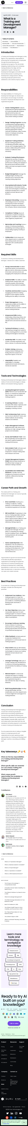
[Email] (5, 32)
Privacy (23, 1107)
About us (3, 1080)
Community (13, 1061)
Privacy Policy (6, 1123)
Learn (11, 1046)
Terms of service (7, 1107)
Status (20, 1051)
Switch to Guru (4, 1089)
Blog (11, 1065)
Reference (8, 1034)
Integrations (4, 1055)
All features (4, 1058)
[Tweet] (10, 32)
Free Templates (4, 1093)
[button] (25, 2)
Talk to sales (19, 2)
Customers (13, 1050)
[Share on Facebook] (13, 32)
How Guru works (3, 1050)
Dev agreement (16, 1107)
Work (13, 1034)
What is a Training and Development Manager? (13, 1035)
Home (2, 1034)
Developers (13, 1058)
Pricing (2, 1046)
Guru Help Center (21, 1047)
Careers (3, 1076)
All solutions (4, 1062)
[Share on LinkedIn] (7, 32)
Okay (24, 1122)
